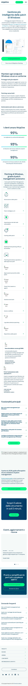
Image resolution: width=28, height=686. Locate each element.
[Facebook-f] (9, 674)
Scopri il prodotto (14, 443)
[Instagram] (12, 674)
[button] (14, 564)
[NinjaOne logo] (5, 2)
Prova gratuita (19, 2)
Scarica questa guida (6, 478)
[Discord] (15, 674)
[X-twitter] (18, 674)
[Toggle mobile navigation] (26, 2)
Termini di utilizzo (18, 683)
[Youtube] (6, 674)
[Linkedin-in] (3, 674)
